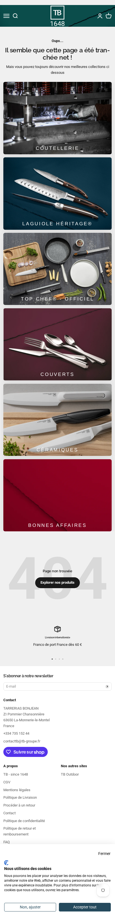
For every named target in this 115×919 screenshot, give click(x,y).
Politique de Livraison (20, 797)
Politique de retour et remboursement (19, 831)
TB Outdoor (70, 774)
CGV (6, 782)
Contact (9, 813)
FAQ (6, 842)
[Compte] (100, 16)
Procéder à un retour (19, 805)
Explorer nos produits (57, 582)
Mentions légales (16, 790)
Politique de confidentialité (24, 821)
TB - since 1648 (15, 774)
